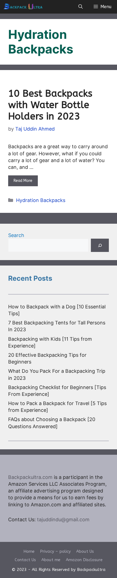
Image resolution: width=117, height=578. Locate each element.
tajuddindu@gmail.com (63, 519)
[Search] (100, 245)
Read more (23, 180)
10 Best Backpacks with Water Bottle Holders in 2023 (50, 105)
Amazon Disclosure (84, 559)
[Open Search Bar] (80, 7)
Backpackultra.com (30, 477)
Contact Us (25, 559)
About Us (85, 551)
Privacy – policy (55, 551)
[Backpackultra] (23, 7)
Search (16, 235)
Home (29, 551)
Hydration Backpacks (40, 200)
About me (50, 559)
